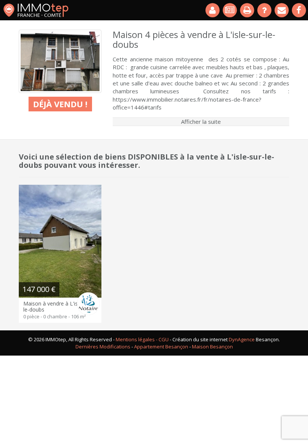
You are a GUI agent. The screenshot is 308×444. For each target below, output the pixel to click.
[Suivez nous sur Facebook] (299, 10)
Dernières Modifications (102, 346)
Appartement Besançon (161, 346)
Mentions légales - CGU (142, 339)
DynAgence (242, 339)
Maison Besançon (212, 346)
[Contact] (282, 10)
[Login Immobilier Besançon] (213, 10)
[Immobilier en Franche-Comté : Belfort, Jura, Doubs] (36, 10)
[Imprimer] (247, 10)
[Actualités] (230, 10)
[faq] (264, 10)
